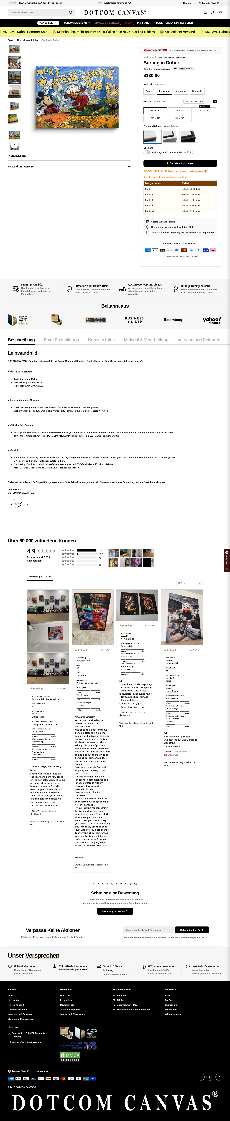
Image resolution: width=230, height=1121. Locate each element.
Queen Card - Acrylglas (130, 703)
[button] (62, 821)
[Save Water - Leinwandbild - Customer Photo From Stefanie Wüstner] (136, 553)
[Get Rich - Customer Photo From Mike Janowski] (136, 562)
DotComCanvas (162, 69)
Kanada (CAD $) (210, 3)
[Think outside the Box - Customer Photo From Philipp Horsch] (114, 553)
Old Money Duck (172, 746)
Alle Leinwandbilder (27, 40)
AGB (201, 937)
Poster (149, 91)
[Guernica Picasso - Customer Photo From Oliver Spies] (125, 553)
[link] (56, 320)
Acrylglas (181, 91)
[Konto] (213, 12)
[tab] (21, 341)
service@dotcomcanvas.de (26, 1042)
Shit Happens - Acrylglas (42, 802)
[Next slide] (14, 144)
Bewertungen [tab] (36, 576)
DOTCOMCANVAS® (26, 1087)
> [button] (142, 884)
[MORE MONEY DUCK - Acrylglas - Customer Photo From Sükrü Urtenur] (114, 562)
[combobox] (41, 12)
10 (135, 884)
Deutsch (187, 3)
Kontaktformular (134, 899)
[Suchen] (71, 12)
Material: (153, 84)
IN (215, 102)
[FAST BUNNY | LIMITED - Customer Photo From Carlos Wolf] (125, 562)
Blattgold (197, 91)
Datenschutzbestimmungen (182, 937)
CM (210, 102)
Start (10, 40)
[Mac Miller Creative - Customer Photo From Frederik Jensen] (148, 562)
